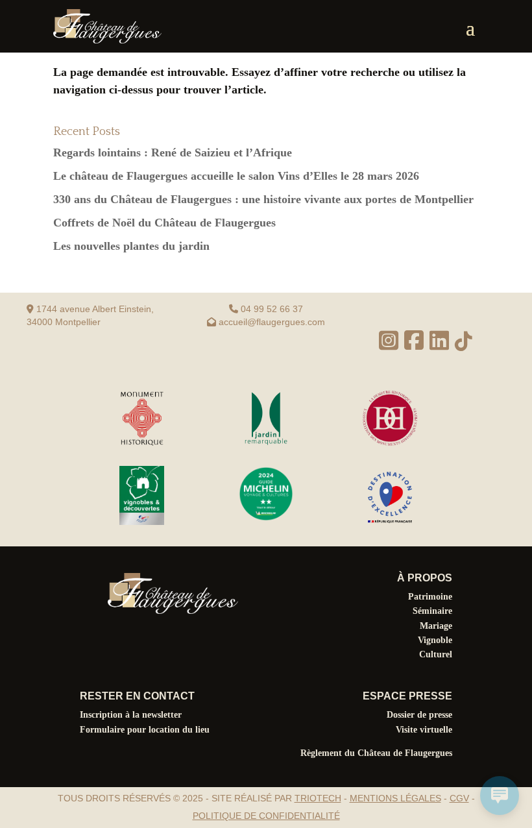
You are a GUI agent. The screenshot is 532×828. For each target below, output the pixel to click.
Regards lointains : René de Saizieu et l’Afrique (172, 152)
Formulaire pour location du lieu (145, 730)
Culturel (435, 654)
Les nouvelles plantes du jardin (131, 245)
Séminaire (432, 611)
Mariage (436, 626)
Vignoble (435, 640)
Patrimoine (430, 597)
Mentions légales (395, 798)
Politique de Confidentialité (266, 815)
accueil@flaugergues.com (272, 322)
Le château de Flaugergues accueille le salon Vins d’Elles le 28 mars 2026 (236, 175)
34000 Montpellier (64, 322)
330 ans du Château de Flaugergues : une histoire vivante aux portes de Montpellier (263, 199)
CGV (459, 798)
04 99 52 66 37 (272, 309)
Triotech (318, 798)
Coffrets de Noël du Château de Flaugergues (164, 222)
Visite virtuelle (424, 730)
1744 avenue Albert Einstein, (94, 309)
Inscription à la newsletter (131, 715)
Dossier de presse (419, 715)
